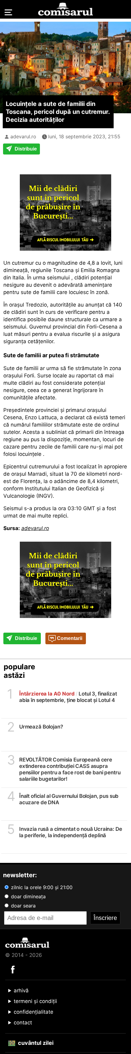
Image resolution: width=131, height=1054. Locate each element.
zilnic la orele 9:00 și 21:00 (41, 887)
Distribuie (25, 148)
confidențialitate (33, 1012)
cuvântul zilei (35, 1043)
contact (23, 1022)
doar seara (22, 906)
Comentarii (69, 638)
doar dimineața (27, 896)
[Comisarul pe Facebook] (12, 969)
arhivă (21, 990)
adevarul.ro (23, 136)
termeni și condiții (35, 1001)
